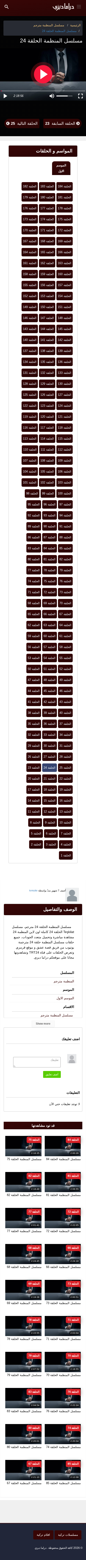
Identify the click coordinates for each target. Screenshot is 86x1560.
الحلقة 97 (65, 504)
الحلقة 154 (64, 296)
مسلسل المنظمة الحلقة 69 (24, 1303)
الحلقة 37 (65, 724)
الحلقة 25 (65, 767)
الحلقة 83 (34, 548)
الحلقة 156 (47, 285)
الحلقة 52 (65, 669)
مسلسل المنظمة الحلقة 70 (63, 1375)
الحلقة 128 (29, 383)
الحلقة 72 (49, 592)
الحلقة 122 (29, 405)
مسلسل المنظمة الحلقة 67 (24, 1483)
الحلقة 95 (34, 504)
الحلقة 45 (49, 691)
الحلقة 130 (64, 383)
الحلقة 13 (65, 811)
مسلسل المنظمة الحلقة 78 (24, 1339)
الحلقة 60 (49, 636)
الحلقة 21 (49, 778)
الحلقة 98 (32, 493)
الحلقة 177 (47, 208)
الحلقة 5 (36, 833)
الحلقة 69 (49, 603)
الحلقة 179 (29, 197)
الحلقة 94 (65, 515)
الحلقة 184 (64, 186)
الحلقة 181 (64, 197)
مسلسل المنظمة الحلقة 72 (63, 1231)
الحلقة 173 (29, 219)
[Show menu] (79, 6)
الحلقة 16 (65, 800)
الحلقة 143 (29, 329)
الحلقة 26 (34, 756)
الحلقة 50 (34, 669)
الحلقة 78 (49, 570)
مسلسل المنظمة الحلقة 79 (24, 1375)
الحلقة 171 (47, 230)
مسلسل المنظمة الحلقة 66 (63, 1267)
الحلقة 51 (49, 669)
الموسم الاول (61, 168)
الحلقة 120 (47, 416)
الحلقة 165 (47, 252)
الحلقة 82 (65, 559)
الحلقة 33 (49, 734)
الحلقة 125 (29, 394)
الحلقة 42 (49, 702)
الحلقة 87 (49, 537)
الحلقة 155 (29, 285)
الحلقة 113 (29, 438)
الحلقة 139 (64, 351)
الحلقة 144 (47, 329)
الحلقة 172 (64, 230)
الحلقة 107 (29, 460)
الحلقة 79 (65, 570)
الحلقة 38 (34, 713)
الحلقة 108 (47, 460)
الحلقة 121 (64, 416)
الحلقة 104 (29, 471)
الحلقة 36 (49, 724)
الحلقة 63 (49, 625)
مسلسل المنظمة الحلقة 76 (63, 1411)
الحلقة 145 (64, 329)
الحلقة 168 (47, 241)
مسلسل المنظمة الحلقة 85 (63, 1483)
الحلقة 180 (47, 197)
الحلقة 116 (29, 427)
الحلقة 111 (47, 449)
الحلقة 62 (34, 625)
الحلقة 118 (64, 427)
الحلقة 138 (47, 351)
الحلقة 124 (64, 405)
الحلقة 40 (65, 713)
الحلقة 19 (65, 789)
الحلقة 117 (47, 427)
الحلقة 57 (49, 647)
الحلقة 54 (49, 658)
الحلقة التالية (24, 123)
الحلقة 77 (34, 570)
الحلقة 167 (29, 241)
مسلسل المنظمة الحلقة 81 (63, 1195)
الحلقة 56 (34, 647)
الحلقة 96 (49, 504)
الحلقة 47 (34, 680)
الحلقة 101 (29, 482)
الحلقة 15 (49, 800)
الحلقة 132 (47, 373)
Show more (43, 1023)
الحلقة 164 (29, 252)
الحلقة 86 (34, 537)
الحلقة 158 (29, 274)
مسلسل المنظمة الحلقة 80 (24, 1447)
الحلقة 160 (64, 274)
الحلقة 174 (47, 219)
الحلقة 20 (34, 778)
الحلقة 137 (29, 351)
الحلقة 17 (34, 789)
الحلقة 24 (49, 767)
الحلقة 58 (65, 647)
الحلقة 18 (49, 789)
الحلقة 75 (49, 581)
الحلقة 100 (64, 493)
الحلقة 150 (47, 307)
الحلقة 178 (64, 208)
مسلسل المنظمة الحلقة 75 (24, 1159)
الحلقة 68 (34, 603)
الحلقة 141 (47, 340)
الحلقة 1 (66, 855)
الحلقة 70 (65, 603)
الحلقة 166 (64, 252)
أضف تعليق (52, 1074)
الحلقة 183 (47, 186)
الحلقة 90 (49, 526)
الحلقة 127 (64, 394)
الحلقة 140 (29, 340)
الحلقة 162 (47, 263)
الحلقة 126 (47, 394)
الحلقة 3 (51, 844)
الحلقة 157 (64, 285)
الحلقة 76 (65, 581)
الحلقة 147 (47, 318)
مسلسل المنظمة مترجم (57, 1015)
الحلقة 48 (49, 680)
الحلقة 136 (64, 362)
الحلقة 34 (65, 734)
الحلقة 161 (29, 263)
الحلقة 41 (34, 702)
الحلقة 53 (34, 658)
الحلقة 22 (65, 778)
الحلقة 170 (29, 230)
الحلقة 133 (64, 373)
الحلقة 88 (65, 537)
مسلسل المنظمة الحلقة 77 (24, 1231)
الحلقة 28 (65, 756)
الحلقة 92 (34, 515)
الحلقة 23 (34, 767)
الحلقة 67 (65, 614)
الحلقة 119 (29, 416)
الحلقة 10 (65, 822)
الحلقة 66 (49, 614)
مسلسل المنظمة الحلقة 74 (63, 1447)
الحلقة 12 (49, 811)
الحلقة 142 (64, 340)
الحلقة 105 (47, 471)
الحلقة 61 (65, 636)
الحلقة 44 (34, 691)
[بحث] (6, 7)
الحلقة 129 (47, 383)
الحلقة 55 (65, 658)
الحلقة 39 (49, 713)
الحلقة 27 (49, 756)
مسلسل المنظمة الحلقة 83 (24, 1411)
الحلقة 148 (64, 318)
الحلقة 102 (47, 482)
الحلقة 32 (34, 734)
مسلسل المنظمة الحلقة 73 (63, 1303)
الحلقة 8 (35, 822)
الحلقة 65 (34, 614)
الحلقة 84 (49, 548)
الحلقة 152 (29, 296)
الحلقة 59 (34, 636)
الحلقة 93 (49, 515)
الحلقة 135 (47, 362)
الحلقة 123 (47, 405)
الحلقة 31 (65, 745)
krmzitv (33, 890)
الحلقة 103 (64, 482)
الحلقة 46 (65, 691)
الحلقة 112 (64, 449)
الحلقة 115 (64, 438)
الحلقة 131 (29, 373)
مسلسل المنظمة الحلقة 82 (24, 1195)
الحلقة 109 (64, 460)
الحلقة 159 (47, 274)
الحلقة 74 (34, 581)
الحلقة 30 (49, 745)
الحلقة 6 (51, 833)
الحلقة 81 (49, 559)
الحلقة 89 (34, 526)
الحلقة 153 (47, 296)
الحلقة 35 (34, 724)
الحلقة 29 (34, 745)
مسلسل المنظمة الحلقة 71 (63, 1339)
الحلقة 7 (66, 833)
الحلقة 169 (64, 241)
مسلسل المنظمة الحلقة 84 (63, 1159)
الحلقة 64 (65, 625)
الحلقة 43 (65, 702)
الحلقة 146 (29, 318)
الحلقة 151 (64, 307)
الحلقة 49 (65, 680)
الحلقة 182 (29, 186)
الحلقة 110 (30, 449)
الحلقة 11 (34, 811)
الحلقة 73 (65, 592)
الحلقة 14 (34, 800)
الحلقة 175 (64, 219)
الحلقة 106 (64, 471)
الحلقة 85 (65, 548)
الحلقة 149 (29, 307)
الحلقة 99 (48, 493)
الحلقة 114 (47, 438)
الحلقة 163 (64, 263)
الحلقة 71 (34, 592)
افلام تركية (43, 1534)
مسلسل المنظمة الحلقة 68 (24, 1267)
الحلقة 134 (29, 362)
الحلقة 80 (34, 559)
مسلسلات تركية (68, 1534)
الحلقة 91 (65, 526)
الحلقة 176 (29, 208)
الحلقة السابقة (60, 123)
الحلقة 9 (50, 822)
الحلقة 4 (66, 844)
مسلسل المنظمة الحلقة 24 (59, 31)
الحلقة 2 (36, 844)
